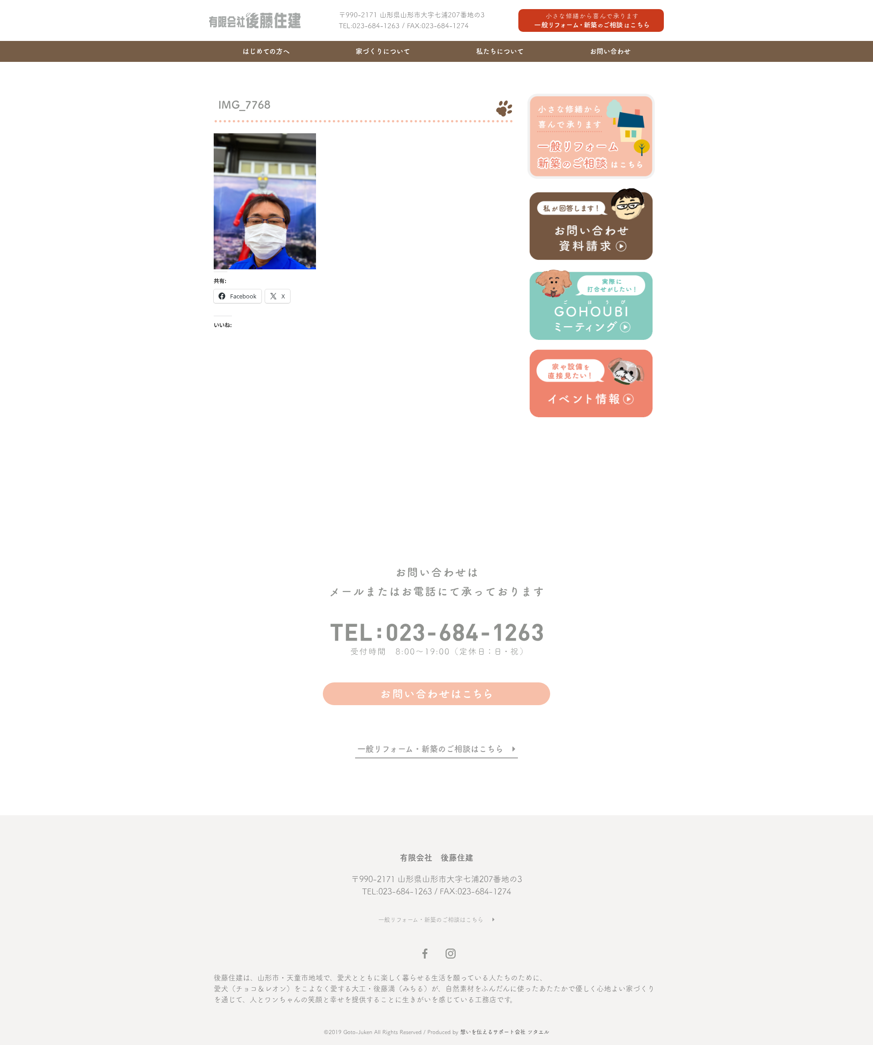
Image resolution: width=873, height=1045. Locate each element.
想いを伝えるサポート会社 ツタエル (504, 1032)
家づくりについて (383, 51)
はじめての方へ (266, 51)
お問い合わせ (610, 51)
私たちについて (500, 51)
